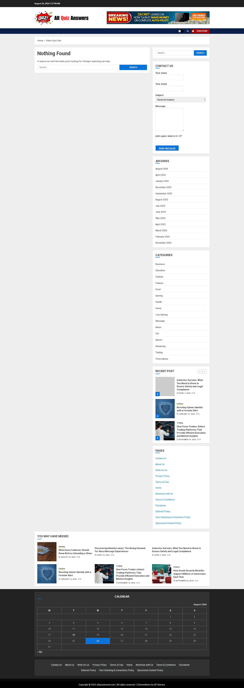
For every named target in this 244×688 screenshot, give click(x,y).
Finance (159, 283)
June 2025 (160, 212)
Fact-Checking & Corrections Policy (172, 517)
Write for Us (161, 470)
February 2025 (162, 236)
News (158, 327)
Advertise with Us (164, 493)
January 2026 (162, 181)
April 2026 (160, 175)
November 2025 (163, 187)
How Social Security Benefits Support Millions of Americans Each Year (189, 573)
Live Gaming (161, 314)
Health (158, 302)
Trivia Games (161, 359)
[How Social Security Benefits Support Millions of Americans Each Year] (161, 573)
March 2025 (161, 230)
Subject (159, 95)
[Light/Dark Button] (181, 31)
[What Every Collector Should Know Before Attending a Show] (46, 551)
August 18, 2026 (68, 557)
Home (158, 308)
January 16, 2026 (187, 414)
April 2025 (160, 224)
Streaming (160, 346)
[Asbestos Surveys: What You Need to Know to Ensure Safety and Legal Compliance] (165, 386)
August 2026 (161, 168)
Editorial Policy (162, 511)
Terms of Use (162, 482)
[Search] (187, 31)
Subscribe (202, 31)
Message (160, 106)
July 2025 (160, 206)
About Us (160, 464)
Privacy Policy (162, 476)
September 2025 (163, 193)
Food (158, 289)
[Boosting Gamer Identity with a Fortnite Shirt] (165, 408)
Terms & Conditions (165, 499)
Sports (158, 340)
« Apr (39, 651)
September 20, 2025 (184, 581)
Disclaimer (160, 505)
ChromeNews (144, 684)
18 (73, 635)
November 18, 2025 (187, 440)
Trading (159, 352)
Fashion (159, 276)
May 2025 (160, 218)
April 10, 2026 (103, 555)
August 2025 (161, 199)
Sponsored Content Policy (168, 523)
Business (160, 264)
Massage (160, 321)
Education (160, 270)
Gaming (159, 295)
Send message (167, 148)
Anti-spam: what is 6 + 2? (168, 136)
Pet (157, 333)
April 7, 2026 (185, 393)
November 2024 (163, 242)
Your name (161, 73)
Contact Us (160, 458)
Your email (161, 84)
